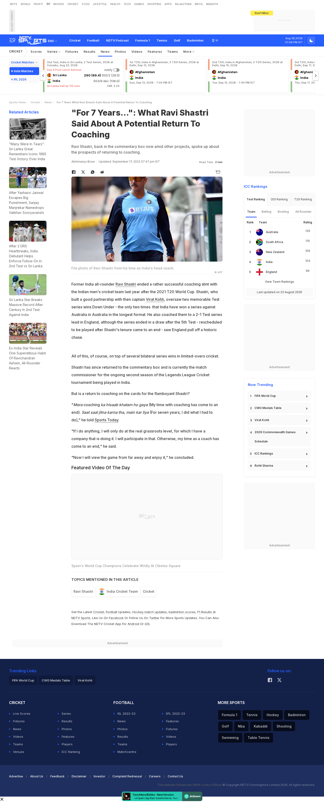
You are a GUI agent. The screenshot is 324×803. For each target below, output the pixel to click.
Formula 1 (142, 40)
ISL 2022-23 (126, 713)
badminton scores (182, 612)
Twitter (154, 618)
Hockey (273, 715)
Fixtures (72, 51)
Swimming (230, 738)
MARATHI (212, 4)
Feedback (57, 776)
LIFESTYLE (100, 4)
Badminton (195, 40)
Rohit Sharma (264, 465)
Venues (18, 752)
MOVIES (58, 4)
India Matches (23, 71)
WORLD (25, 4)
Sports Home (17, 102)
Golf (177, 40)
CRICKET (73, 4)
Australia (272, 232)
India (269, 262)
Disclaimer (79, 776)
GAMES (139, 4)
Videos (137, 51)
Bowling (283, 211)
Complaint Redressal (127, 776)
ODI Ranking (279, 199)
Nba (241, 726)
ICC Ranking (71, 752)
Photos (120, 51)
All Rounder (303, 211)
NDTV (13, 4)
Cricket (74, 40)
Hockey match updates (149, 612)
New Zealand (275, 252)
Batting (266, 211)
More (188, 51)
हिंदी (48, 4)
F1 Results (205, 612)
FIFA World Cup (265, 396)
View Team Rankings (279, 281)
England (271, 272)
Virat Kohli (155, 299)
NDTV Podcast (117, 40)
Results (90, 51)
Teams (172, 51)
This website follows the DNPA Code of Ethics (189, 785)
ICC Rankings (264, 453)
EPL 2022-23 (175, 713)
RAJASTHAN (183, 4)
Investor (99, 776)
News (105, 51)
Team (251, 211)
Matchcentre (126, 752)
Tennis (162, 40)
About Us (36, 776)
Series (52, 51)
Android (133, 624)
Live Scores (21, 713)
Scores (36, 51)
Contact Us (175, 776)
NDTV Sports (80, 618)
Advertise (16, 776)
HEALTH (115, 4)
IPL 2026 (20, 79)
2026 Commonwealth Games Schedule (275, 436)
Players (67, 744)
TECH (127, 4)
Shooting (284, 726)
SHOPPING (154, 4)
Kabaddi (261, 726)
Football (93, 40)
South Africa (274, 242)
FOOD (86, 4)
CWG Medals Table (268, 408)
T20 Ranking (303, 199)
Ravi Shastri (126, 284)
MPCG (199, 4)
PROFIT (38, 4)
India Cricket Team (122, 591)
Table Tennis (258, 738)
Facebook (116, 618)
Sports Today (106, 420)
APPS (168, 4)
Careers (155, 776)
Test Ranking (256, 199)
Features (155, 51)
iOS (147, 624)
